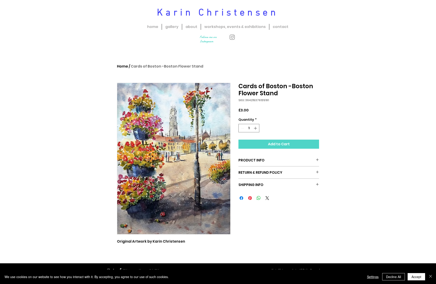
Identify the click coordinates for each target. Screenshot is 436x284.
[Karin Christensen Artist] (232, 37)
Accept (416, 276)
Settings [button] (373, 276)
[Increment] (256, 128)
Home (122, 66)
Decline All (393, 276)
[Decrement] (242, 128)
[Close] (430, 276)
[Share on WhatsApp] (258, 198)
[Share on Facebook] (241, 198)
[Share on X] (267, 198)
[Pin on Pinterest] (250, 198)
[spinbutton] (249, 128)
